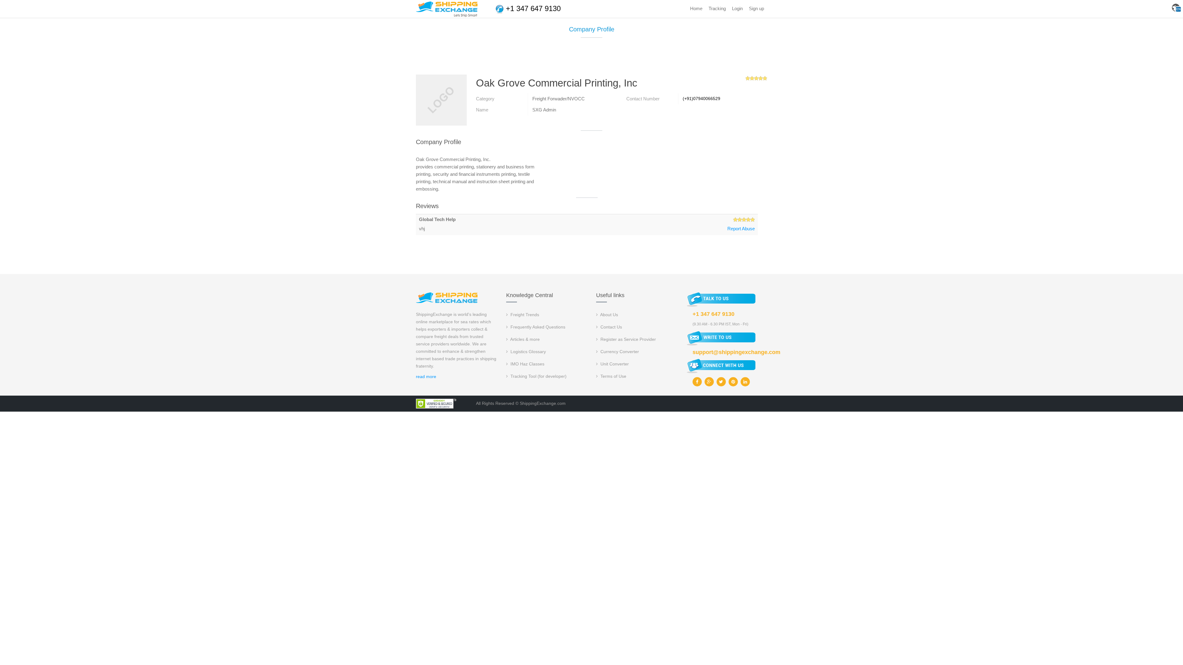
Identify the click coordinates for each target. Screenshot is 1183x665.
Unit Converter (614, 363)
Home (696, 8)
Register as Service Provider (627, 339)
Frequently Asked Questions (537, 326)
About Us (608, 314)
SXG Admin (544, 109)
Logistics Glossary (527, 351)
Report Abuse (741, 228)
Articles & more (524, 339)
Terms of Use (612, 376)
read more (426, 376)
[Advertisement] (591, 58)
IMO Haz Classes (526, 363)
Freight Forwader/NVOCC (558, 98)
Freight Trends (524, 314)
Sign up (756, 8)
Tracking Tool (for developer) (538, 376)
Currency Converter (619, 351)
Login (737, 8)
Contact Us (610, 326)
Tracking (717, 8)
